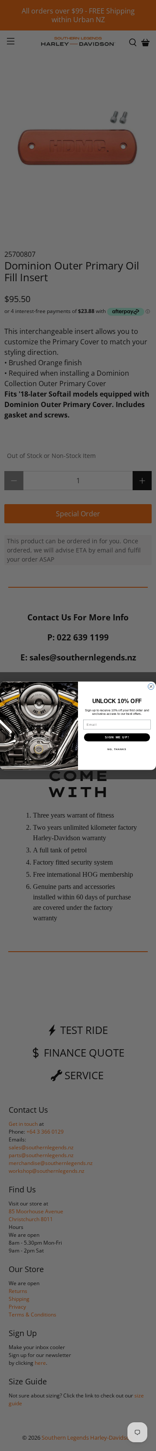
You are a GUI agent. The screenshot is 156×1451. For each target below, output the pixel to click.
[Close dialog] (151, 686)
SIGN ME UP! (117, 737)
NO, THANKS (117, 749)
